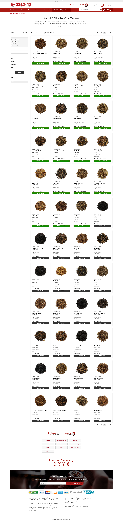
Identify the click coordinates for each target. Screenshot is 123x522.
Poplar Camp (98, 410)
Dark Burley (56, 313)
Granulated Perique (79, 345)
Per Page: (33, 32)
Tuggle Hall (56, 183)
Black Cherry (36, 280)
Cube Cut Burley (36, 313)
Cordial (76, 280)
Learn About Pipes (61, 440)
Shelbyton (35, 118)
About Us (48, 444)
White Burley (36, 215)
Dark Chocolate (78, 313)
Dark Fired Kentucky (100, 313)
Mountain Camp (78, 378)
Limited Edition (15, 45)
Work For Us (48, 451)
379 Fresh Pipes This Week (63, 9)
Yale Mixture (77, 215)
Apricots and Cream (37, 248)
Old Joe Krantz (98, 378)
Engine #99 (35, 345)
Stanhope (96, 118)
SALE (49, 9)
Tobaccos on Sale (15, 41)
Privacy (61, 447)
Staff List (48, 440)
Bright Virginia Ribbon (59, 280)
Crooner (96, 280)
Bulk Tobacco (13, 13)
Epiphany (55, 345)
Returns (75, 440)
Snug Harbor (77, 118)
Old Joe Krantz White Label (40, 53)
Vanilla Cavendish (78, 183)
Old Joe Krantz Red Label (60, 410)
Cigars (36, 9)
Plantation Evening (37, 86)
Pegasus (76, 410)
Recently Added (15, 39)
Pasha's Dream (98, 53)
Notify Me (103, 225)
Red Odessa (56, 86)
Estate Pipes (21, 9)
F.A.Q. (48, 447)
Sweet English (98, 150)
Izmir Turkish (57, 378)
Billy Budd (97, 248)
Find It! (19, 72)
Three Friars (35, 183)
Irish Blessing (36, 378)
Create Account (94, 5)
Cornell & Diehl (21, 13)
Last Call (14, 43)
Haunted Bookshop (99, 345)
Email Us (69, 6)
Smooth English (57, 118)
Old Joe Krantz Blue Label (39, 410)
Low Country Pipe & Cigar (48, 507)
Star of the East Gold (58, 150)
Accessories (43, 9)
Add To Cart (41, 63)
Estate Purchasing (75, 444)
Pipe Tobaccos (29, 9)
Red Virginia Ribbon (79, 86)
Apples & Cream (99, 215)
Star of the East (36, 150)
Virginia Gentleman (99, 183)
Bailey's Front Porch (58, 248)
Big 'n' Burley (77, 248)
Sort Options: (41, 32)
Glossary (61, 444)
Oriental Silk (56, 53)
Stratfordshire (77, 150)
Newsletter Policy (75, 447)
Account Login (94, 4)
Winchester (56, 215)
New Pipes (13, 9)
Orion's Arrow (78, 53)
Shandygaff (97, 86)
